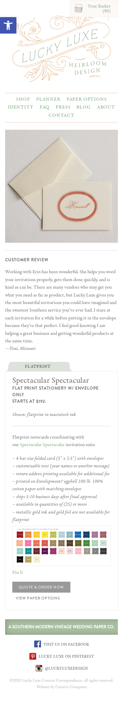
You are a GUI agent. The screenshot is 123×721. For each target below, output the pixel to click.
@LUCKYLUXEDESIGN (66, 668)
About (106, 107)
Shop (23, 99)
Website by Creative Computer (62, 687)
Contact (61, 115)
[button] (8, 25)
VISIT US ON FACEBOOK (65, 644)
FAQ (45, 107)
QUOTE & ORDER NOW (41, 587)
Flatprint (38, 366)
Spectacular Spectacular (42, 445)
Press (63, 107)
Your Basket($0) (99, 8)
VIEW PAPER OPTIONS (41, 598)
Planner (48, 99)
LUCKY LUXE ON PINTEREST (66, 656)
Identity (20, 107)
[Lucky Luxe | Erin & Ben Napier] (61, 45)
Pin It (17, 572)
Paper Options (87, 99)
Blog (84, 107)
